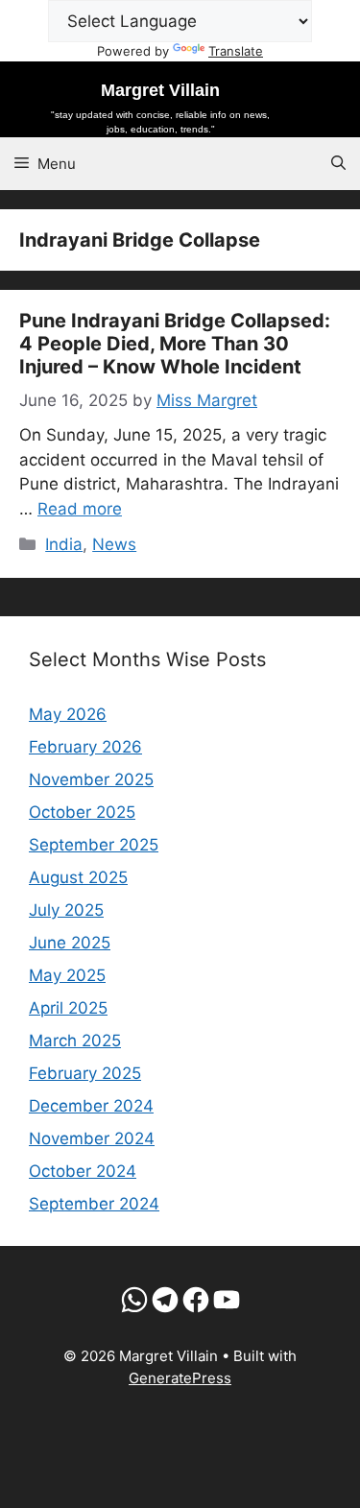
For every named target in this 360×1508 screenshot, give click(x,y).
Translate (235, 51)
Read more (79, 508)
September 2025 (93, 844)
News (114, 544)
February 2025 (85, 1073)
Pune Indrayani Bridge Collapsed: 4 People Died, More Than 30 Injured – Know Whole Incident (174, 343)
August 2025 (78, 877)
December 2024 (91, 1105)
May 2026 (68, 714)
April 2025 (68, 1007)
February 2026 (85, 746)
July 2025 (66, 910)
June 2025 (69, 942)
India (64, 544)
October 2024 (82, 1171)
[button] (338, 163)
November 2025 (91, 779)
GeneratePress (180, 1378)
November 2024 (92, 1138)
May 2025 (67, 975)
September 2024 (94, 1203)
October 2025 (82, 812)
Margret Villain (160, 90)
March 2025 (75, 1040)
